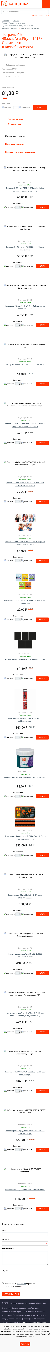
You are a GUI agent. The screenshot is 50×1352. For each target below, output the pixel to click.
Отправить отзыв (11, 1294)
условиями (21, 1284)
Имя (4, 1230)
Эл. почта (6, 1239)
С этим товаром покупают (20, 152)
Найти (46, 11)
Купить (40, 107)
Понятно (25, 1344)
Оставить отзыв (14, 124)
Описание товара (15, 136)
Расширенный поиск (40, 15)
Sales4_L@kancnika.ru (30, 1322)
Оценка (5, 1271)
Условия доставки (15, 119)
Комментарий (8, 1249)
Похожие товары (14, 144)
